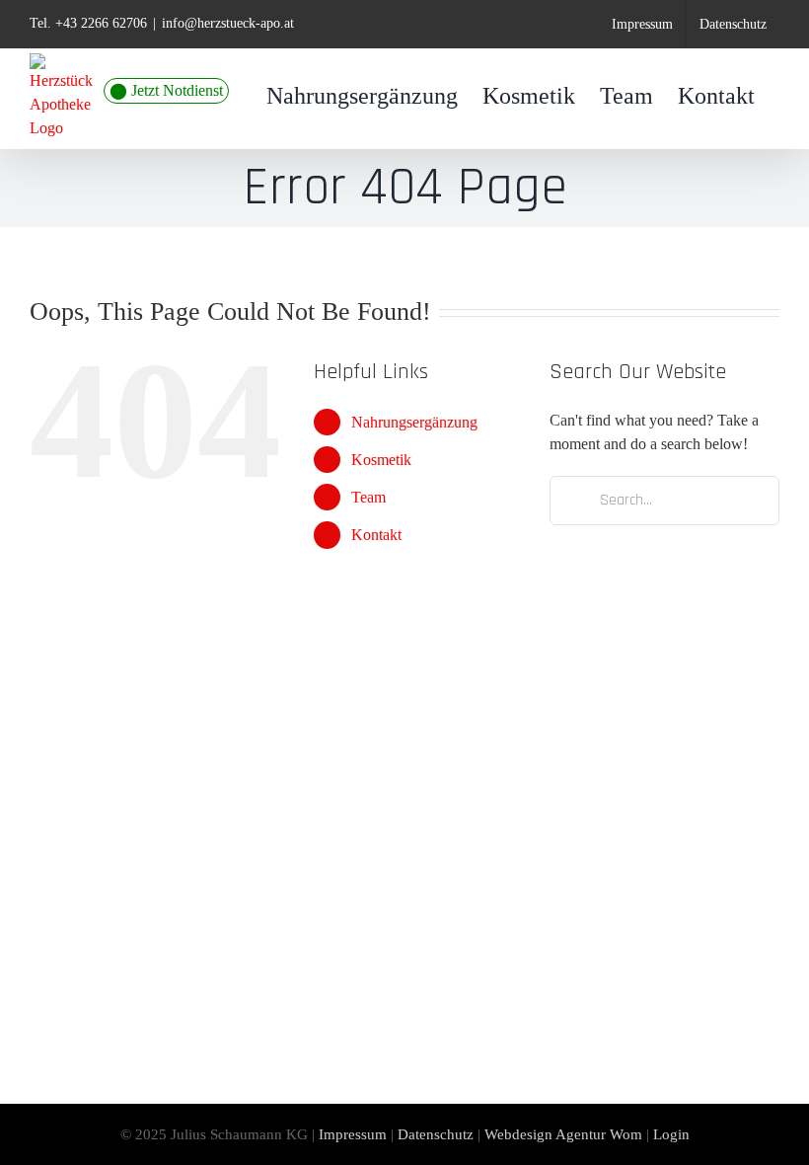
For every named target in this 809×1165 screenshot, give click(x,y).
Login (671, 1134)
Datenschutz (436, 1134)
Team (368, 497)
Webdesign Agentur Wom (563, 1134)
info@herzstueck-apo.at (228, 23)
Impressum (353, 1134)
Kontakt (376, 534)
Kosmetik (381, 459)
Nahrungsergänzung (414, 422)
